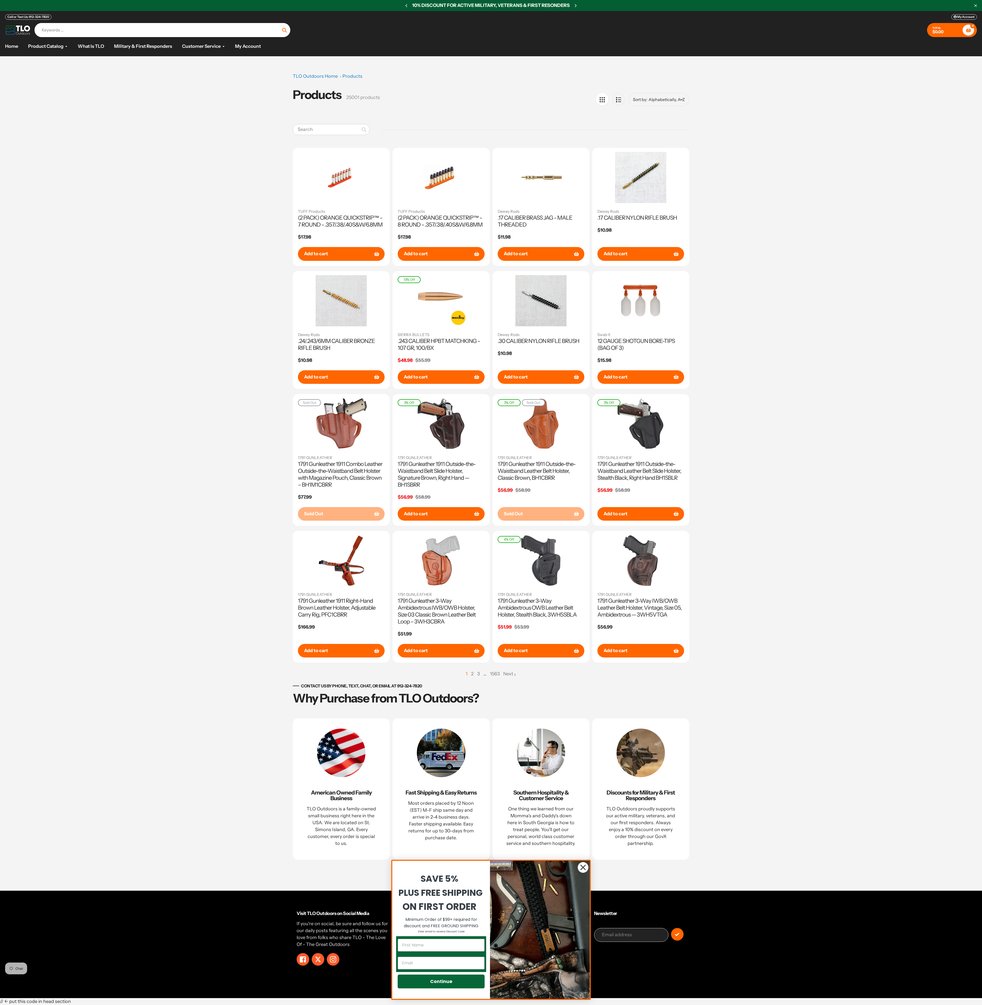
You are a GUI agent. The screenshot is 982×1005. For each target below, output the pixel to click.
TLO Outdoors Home (315, 76)
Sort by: (640, 99)
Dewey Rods (508, 211)
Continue (441, 981)
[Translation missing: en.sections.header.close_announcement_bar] (975, 5)
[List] (618, 99)
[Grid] (602, 99)
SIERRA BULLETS (413, 334)
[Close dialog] (583, 867)
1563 (495, 674)
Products (352, 76)
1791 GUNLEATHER (315, 457)
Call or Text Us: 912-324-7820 (28, 17)
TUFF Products (311, 211)
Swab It (603, 334)
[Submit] (677, 934)
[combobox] (331, 129)
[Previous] (406, 5)
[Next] (575, 5)
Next (508, 674)
